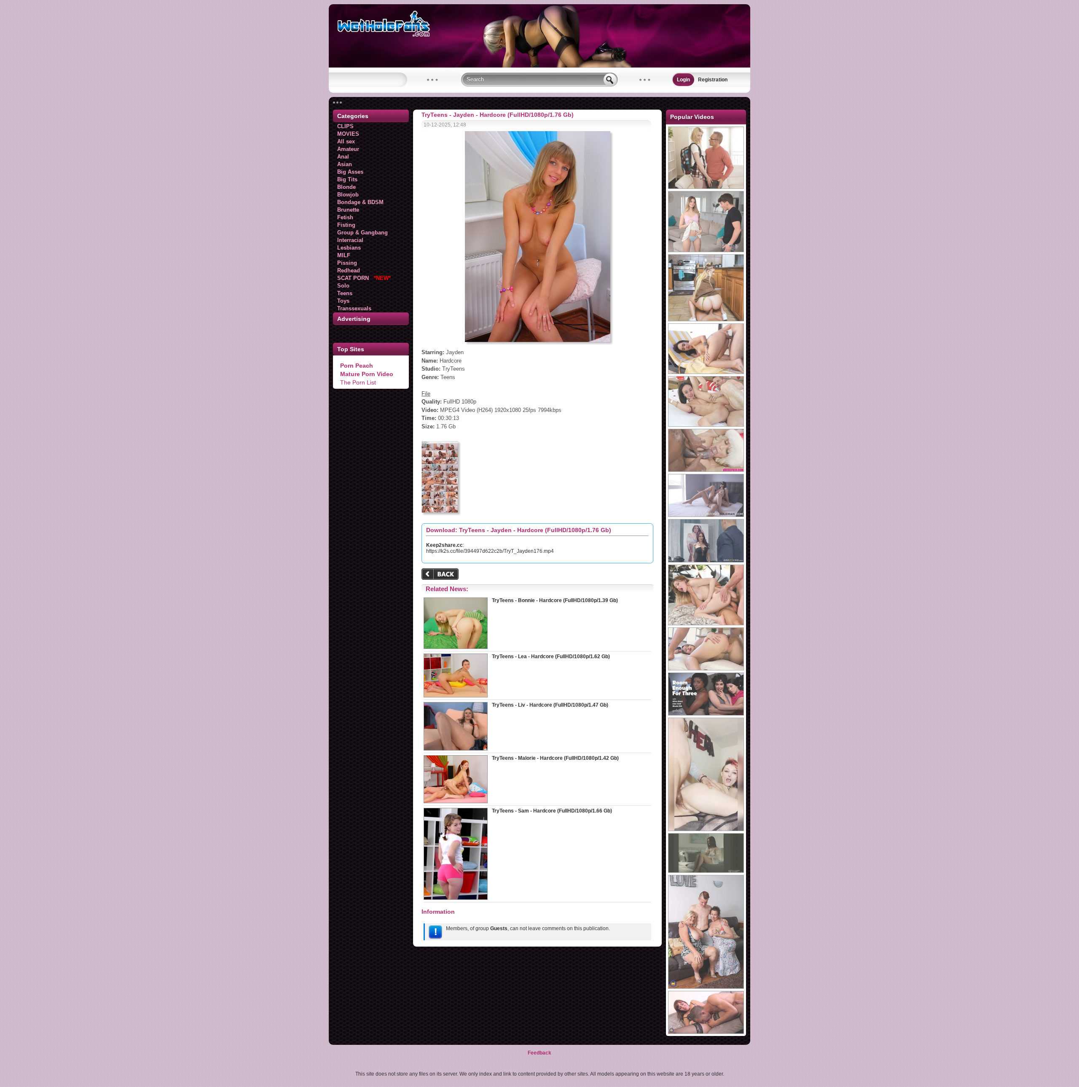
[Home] (539, 66)
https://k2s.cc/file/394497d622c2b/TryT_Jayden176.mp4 (490, 551)
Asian (344, 164)
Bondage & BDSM (360, 202)
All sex (346, 141)
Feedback (539, 1053)
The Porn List (358, 382)
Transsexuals (354, 308)
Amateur (348, 149)
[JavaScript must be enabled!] (441, 575)
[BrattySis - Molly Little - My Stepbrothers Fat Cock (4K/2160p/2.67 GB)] (706, 250)
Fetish (345, 217)
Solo (343, 286)
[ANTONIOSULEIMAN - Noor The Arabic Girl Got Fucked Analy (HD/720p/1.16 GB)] (706, 515)
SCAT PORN (364, 278)
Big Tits (347, 179)
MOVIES (348, 134)
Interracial (350, 240)
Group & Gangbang (362, 232)
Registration (712, 80)
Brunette (348, 210)
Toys (343, 301)
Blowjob (348, 194)
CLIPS (345, 126)
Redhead (348, 270)
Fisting (346, 225)
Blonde (346, 187)
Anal (343, 156)
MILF (343, 255)
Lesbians (349, 248)
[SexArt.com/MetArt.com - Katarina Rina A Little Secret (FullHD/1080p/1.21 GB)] (706, 871)
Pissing (347, 263)
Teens (344, 293)
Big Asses (350, 172)
